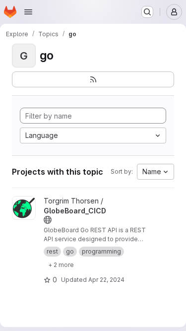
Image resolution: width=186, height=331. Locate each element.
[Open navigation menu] (28, 12)
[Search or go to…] (147, 12)
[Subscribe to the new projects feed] (93, 79)
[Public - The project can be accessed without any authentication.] (48, 220)
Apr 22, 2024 (106, 279)
